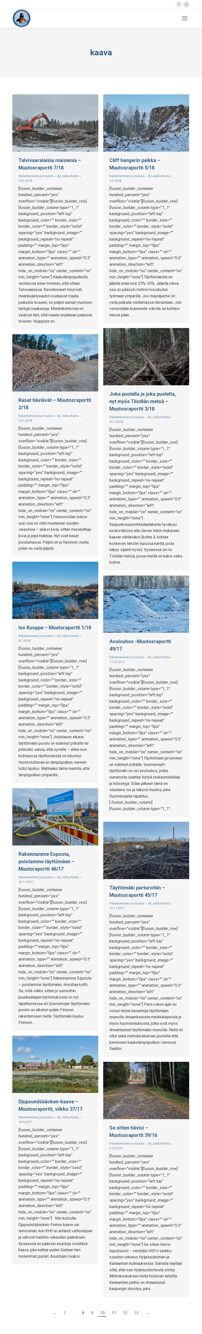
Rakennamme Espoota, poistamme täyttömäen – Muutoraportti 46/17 (46, 861)
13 (136, 1313)
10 (102, 1313)
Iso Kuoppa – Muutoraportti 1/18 (54, 628)
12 (125, 1313)
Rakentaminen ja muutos (35, 176)
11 (114, 1313)
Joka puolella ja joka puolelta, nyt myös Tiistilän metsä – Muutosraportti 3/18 (142, 401)
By (68, 176)
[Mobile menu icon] (185, 18)
